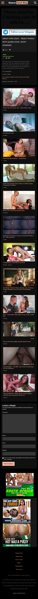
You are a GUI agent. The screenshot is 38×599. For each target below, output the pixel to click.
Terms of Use (19, 569)
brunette (12, 77)
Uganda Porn (19, 556)
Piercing (4, 78)
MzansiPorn (9, 71)
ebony (21, 77)
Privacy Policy (19, 566)
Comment (5, 412)
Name (4, 435)
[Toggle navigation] (3, 3)
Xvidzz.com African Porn (19, 593)
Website (4, 450)
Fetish (9, 74)
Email (4, 443)
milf (24, 77)
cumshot (17, 77)
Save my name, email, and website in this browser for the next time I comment (19, 458)
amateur (7, 77)
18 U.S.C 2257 (19, 559)
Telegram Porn (19, 553)
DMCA (19, 563)
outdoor (27, 77)
